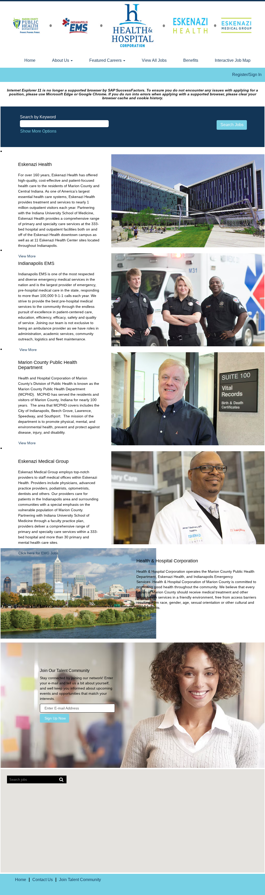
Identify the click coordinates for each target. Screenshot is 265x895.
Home (29, 60)
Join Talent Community (80, 879)
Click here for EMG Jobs (38, 553)
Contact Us (42, 879)
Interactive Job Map (233, 60)
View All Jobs (154, 60)
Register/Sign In (247, 74)
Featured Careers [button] (106, 60)
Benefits (190, 60)
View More (28, 350)
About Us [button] (61, 60)
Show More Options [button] (38, 131)
